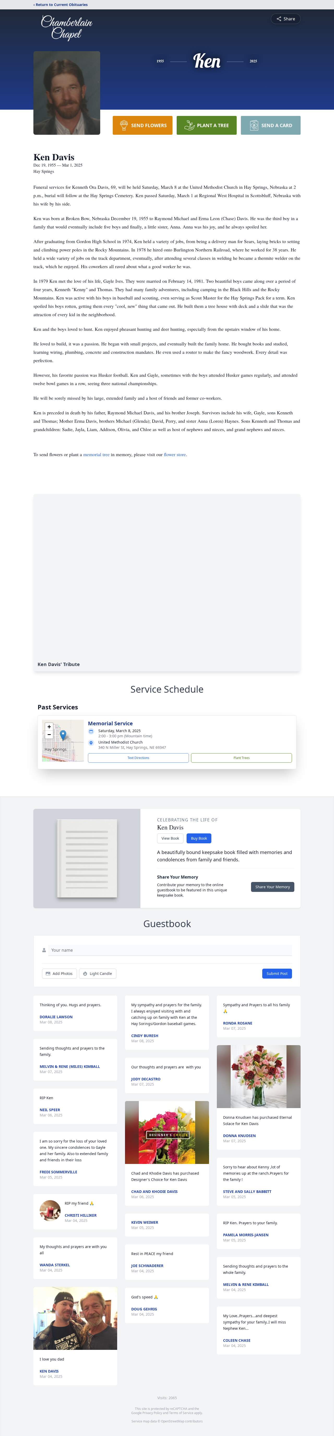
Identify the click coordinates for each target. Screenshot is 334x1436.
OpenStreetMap (172, 1421)
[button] (63, 735)
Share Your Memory (272, 886)
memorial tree (96, 454)
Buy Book (199, 838)
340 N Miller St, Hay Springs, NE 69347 (132, 747)
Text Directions (138, 758)
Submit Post (277, 973)
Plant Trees (242, 758)
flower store (175, 454)
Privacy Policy (152, 1413)
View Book (170, 838)
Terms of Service (181, 1413)
